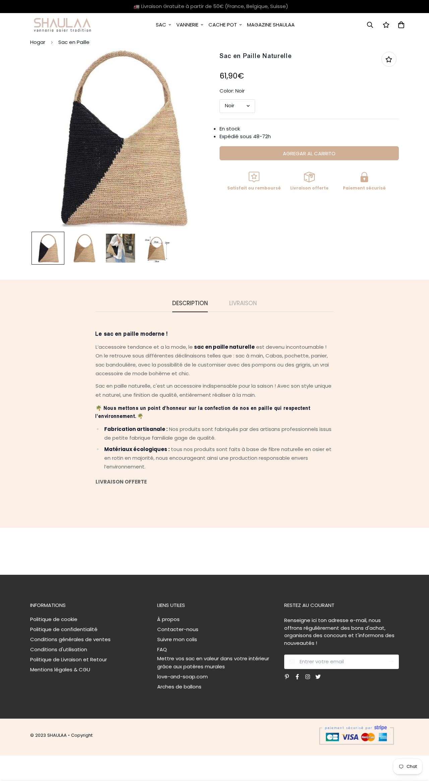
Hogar (37, 42)
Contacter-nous (177, 629)
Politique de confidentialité (64, 629)
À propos (168, 619)
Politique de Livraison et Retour (68, 659)
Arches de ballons (179, 686)
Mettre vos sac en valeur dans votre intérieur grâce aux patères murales (213, 662)
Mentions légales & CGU (60, 669)
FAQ (162, 649)
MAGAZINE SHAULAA (271, 24)
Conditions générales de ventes (70, 639)
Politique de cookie (53, 619)
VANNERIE (187, 24)
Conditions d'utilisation (58, 649)
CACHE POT (222, 24)
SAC (161, 24)
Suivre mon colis (177, 639)
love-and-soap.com (182, 676)
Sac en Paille (73, 42)
